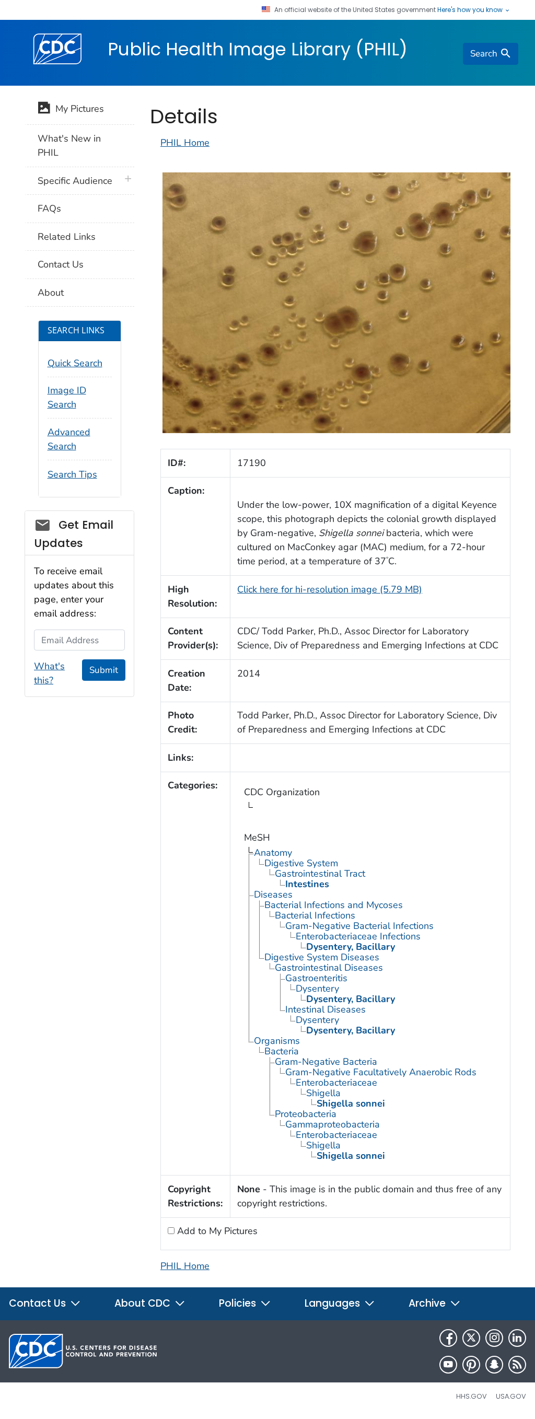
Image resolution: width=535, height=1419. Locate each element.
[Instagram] (494, 1338)
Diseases (273, 894)
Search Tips (72, 474)
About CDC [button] (143, 1303)
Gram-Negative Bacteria (326, 1061)
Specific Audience (75, 181)
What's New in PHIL (69, 145)
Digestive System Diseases (321, 957)
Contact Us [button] (38, 1303)
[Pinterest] (471, 1365)
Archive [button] (428, 1303)
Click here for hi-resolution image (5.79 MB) (329, 589)
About (51, 292)
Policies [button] (239, 1303)
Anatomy (273, 852)
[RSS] (517, 1365)
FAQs (49, 208)
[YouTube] (448, 1365)
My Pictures (77, 108)
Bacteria (281, 1051)
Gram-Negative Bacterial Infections (359, 926)
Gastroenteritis (316, 978)
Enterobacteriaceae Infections (358, 936)
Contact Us (61, 264)
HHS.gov (471, 1396)
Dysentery (317, 988)
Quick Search (75, 363)
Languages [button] (334, 1303)
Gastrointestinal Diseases (329, 967)
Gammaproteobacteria (332, 1124)
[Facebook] (448, 1338)
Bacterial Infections (315, 915)
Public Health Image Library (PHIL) (258, 49)
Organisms (277, 1040)
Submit (103, 670)
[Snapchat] (494, 1365)
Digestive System (301, 863)
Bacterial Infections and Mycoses (333, 905)
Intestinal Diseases (325, 1009)
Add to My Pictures (216, 1231)
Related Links (67, 236)
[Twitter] (471, 1338)
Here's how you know (470, 10)
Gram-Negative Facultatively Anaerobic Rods (380, 1072)
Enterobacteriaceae (336, 1082)
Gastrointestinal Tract (320, 873)
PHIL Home (185, 142)
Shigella (323, 1093)
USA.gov (511, 1396)
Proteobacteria (305, 1114)
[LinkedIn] (517, 1338)
